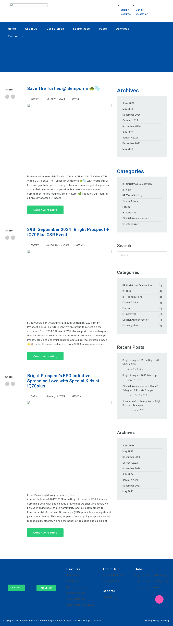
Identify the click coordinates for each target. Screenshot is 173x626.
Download (122, 28)
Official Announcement (135, 218)
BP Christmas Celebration (137, 184)
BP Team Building (132, 195)
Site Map (165, 620)
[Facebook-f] (87, 44)
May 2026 (128, 109)
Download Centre (76, 587)
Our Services (55, 28)
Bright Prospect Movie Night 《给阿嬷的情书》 (141, 362)
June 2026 (128, 103)
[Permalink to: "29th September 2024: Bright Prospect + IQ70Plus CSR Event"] (69, 281)
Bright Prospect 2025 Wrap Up (139, 375)
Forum (126, 207)
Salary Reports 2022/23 (80, 604)
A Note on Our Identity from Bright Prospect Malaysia (142, 403)
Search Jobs (81, 28)
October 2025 (130, 120)
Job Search (73, 575)
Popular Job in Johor (147, 587)
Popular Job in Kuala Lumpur (152, 575)
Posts (103, 28)
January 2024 (130, 137)
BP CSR (76, 98)
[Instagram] (87, 64)
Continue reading (45, 209)
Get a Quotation (75, 598)
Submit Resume (75, 592)
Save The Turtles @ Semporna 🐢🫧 (63, 88)
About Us (31, 28)
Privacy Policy (152, 620)
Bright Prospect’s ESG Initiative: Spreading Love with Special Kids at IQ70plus (63, 380)
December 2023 (131, 143)
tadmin (35, 98)
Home (12, 28)
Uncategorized (130, 224)
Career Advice (130, 201)
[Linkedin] (87, 54)
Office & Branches (114, 575)
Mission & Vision (112, 581)
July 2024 (128, 132)
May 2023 (128, 149)
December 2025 (131, 114)
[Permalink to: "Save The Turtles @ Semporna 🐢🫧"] (69, 135)
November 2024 (131, 126)
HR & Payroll (129, 212)
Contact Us (15, 36)
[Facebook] (139, 599)
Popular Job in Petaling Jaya (152, 581)
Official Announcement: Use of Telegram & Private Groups (140, 388)
